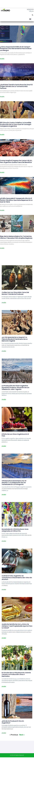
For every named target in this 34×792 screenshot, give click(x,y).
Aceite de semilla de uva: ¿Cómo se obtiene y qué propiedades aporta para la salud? (17, 626)
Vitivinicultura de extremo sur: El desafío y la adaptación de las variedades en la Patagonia (14, 482)
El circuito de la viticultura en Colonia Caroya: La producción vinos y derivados (16, 674)
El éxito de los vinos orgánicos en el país (15, 435)
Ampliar (2, 58)
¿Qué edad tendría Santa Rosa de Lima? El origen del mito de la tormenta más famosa (16, 86)
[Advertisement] (17, 774)
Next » (21, 735)
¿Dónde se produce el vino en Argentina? (13, 722)
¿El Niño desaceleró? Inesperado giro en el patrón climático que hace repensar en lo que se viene (16, 200)
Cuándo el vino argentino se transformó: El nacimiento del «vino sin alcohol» (17, 577)
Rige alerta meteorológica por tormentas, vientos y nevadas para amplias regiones (16, 237)
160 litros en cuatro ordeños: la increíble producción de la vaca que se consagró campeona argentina (15, 124)
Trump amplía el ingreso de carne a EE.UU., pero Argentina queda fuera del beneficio (16, 161)
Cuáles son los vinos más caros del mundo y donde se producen (15, 293)
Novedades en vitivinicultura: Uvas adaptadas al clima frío (15, 530)
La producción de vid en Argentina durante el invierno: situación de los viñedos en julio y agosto (15, 387)
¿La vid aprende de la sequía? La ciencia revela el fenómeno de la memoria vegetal (14, 339)
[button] (32, 15)
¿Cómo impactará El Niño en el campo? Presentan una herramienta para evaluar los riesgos (16, 48)
